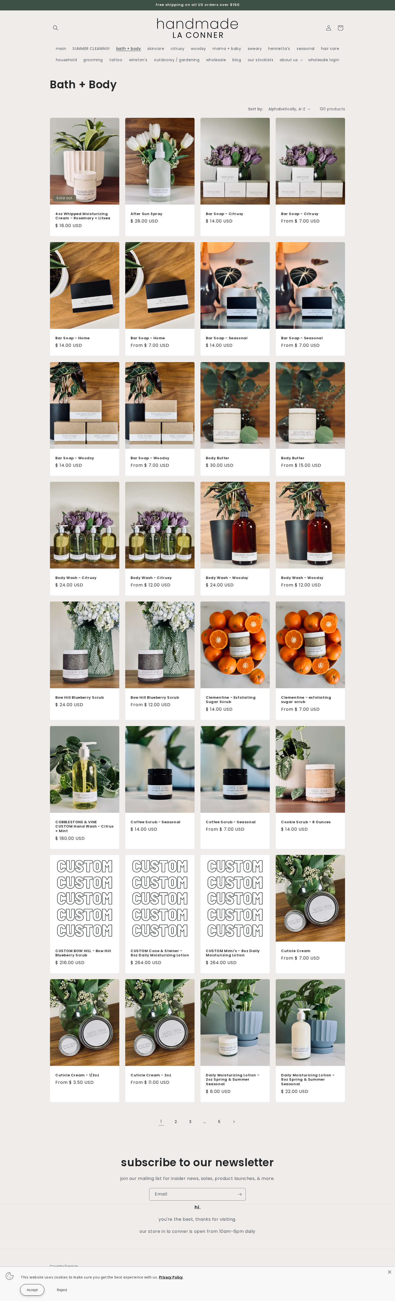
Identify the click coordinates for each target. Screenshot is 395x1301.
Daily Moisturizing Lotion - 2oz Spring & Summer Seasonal (232, 1080)
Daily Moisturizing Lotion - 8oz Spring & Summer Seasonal (308, 1080)
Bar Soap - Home (72, 338)
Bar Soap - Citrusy (224, 214)
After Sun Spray (147, 214)
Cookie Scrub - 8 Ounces (306, 822)
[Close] (389, 1272)
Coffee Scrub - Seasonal (156, 822)
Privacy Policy (171, 1277)
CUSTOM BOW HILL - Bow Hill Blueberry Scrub (83, 953)
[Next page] (234, 1122)
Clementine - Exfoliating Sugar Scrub (231, 700)
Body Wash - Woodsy (227, 578)
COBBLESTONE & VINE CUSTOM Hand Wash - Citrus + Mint (84, 826)
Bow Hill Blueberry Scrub (79, 697)
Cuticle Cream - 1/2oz (77, 1075)
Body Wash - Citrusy (75, 578)
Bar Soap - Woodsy (74, 458)
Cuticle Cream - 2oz (151, 1075)
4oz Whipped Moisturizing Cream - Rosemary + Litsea (82, 216)
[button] (56, 28)
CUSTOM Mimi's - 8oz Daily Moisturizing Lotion (233, 953)
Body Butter (217, 458)
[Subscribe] (240, 1194)
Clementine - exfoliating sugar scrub (306, 700)
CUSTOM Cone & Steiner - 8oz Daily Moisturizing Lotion (160, 953)
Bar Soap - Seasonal (226, 338)
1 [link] (161, 1121)
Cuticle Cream (296, 951)
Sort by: (255, 109)
